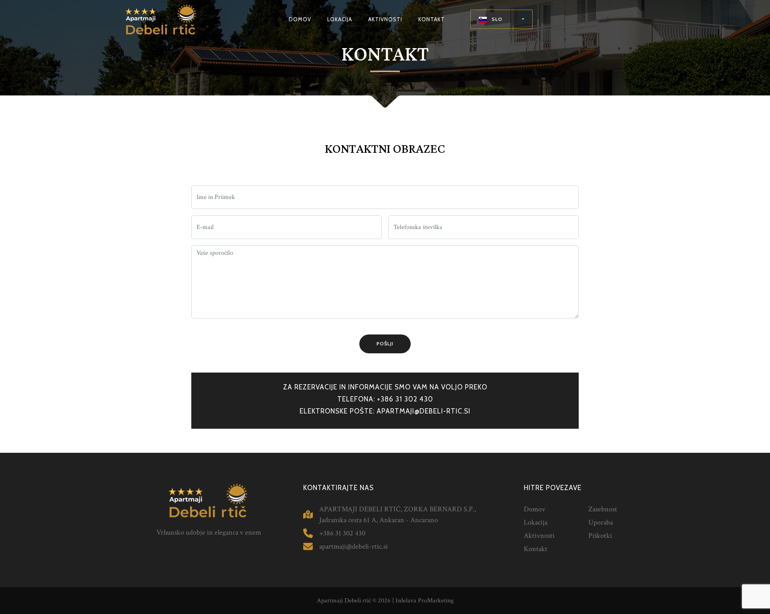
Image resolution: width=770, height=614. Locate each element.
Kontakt (535, 548)
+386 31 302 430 (405, 399)
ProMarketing (436, 600)
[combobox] (501, 19)
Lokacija (535, 522)
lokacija (339, 19)
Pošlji (385, 343)
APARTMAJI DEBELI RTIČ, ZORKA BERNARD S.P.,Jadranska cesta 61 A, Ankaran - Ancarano (397, 515)
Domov (534, 509)
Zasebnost (602, 509)
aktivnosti (385, 19)
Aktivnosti (539, 535)
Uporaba (600, 522)
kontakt (431, 19)
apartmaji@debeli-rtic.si (423, 411)
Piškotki (600, 535)
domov (300, 19)
